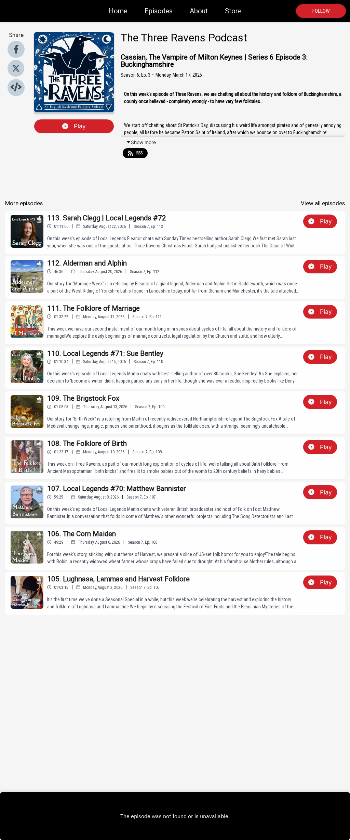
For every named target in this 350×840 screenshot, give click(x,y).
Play (80, 126)
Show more (143, 142)
